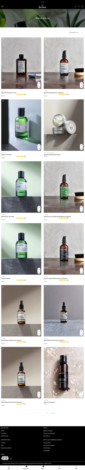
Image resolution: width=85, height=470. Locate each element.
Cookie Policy (46, 448)
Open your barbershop (49, 433)
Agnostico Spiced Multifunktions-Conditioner (55, 278)
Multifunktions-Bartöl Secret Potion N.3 (11, 402)
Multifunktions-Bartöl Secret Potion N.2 (54, 340)
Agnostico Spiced (5, 278)
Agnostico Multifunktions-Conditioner (54, 92)
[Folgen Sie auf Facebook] (1, 459)
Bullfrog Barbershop (49, 153)
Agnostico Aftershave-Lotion (8, 92)
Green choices (4, 436)
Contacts (3, 442)
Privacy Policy (46, 442)
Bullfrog (3, 91)
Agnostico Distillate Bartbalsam (52, 154)
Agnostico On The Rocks (7, 216)
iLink (50, 463)
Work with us (46, 436)
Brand (2, 430)
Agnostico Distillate (6, 154)
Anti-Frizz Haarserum (49, 402)
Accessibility (46, 450)
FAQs (2, 445)
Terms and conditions (48, 445)
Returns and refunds (6, 448)
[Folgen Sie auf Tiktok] (11, 459)
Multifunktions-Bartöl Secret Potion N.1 (11, 340)
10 (46, 413)
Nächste (53, 413)
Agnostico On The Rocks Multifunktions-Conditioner (57, 216)
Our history (4, 433)
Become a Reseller (48, 430)
